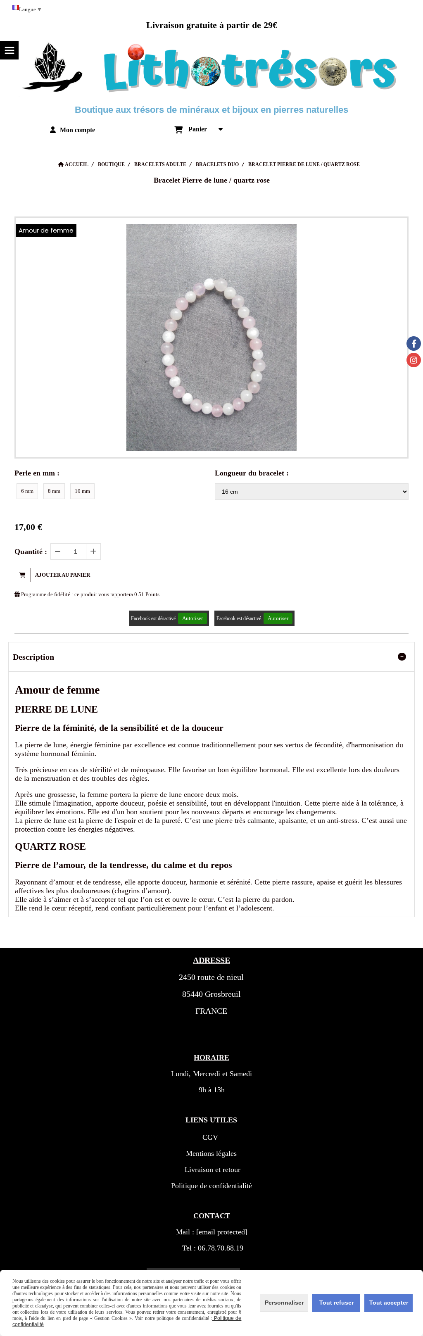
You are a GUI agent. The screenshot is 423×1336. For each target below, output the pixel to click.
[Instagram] (413, 360)
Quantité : (30, 551)
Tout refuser (336, 1302)
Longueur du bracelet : (252, 473)
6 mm (27, 491)
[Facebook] (413, 343)
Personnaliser (284, 1302)
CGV (210, 1137)
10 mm (82, 491)
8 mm (54, 491)
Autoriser (192, 618)
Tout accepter (388, 1302)
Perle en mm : (36, 473)
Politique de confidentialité (211, 1185)
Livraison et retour (211, 1169)
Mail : (211, 1232)
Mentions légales (211, 1153)
